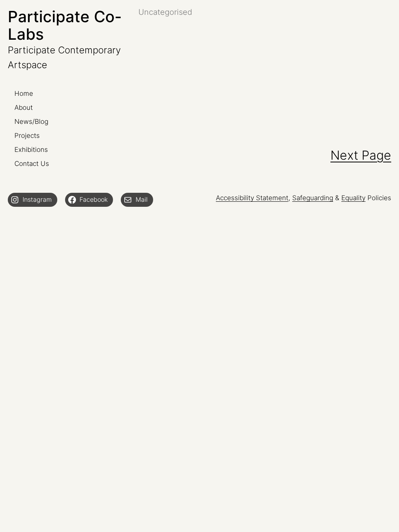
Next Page (360, 155)
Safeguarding (312, 198)
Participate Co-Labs (65, 25)
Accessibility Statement (252, 198)
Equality (353, 198)
